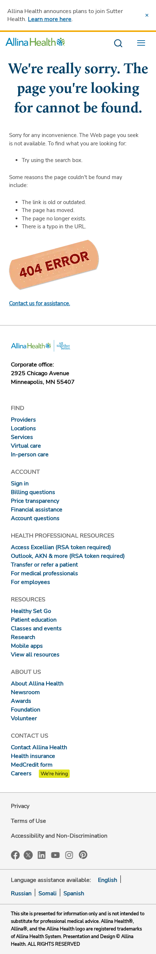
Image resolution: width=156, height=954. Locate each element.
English (107, 880)
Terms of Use (28, 821)
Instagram (69, 854)
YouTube (55, 854)
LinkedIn (42, 854)
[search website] (118, 43)
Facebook (15, 855)
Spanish (73, 893)
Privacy (20, 806)
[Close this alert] (147, 15)
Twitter (28, 855)
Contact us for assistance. (39, 303)
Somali (47, 893)
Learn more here (49, 19)
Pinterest (83, 855)
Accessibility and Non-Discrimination (59, 836)
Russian (21, 893)
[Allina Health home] (35, 43)
